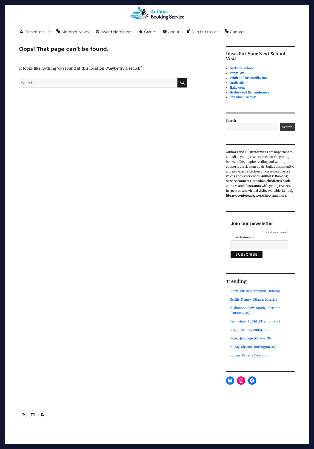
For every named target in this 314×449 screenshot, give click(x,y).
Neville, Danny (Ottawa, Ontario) (253, 300)
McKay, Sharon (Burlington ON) (253, 347)
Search (231, 121)
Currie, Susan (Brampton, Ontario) (255, 291)
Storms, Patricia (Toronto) (249, 355)
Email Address (242, 237)
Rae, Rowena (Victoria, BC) (249, 330)
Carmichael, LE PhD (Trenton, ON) (255, 321)
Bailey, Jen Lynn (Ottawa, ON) (251, 338)
